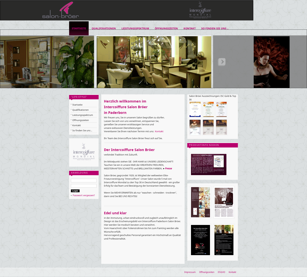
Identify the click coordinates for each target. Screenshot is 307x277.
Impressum (190, 272)
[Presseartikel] (208, 177)
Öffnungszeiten (206, 272)
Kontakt (159, 131)
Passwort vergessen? (84, 195)
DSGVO (221, 272)
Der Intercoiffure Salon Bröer (129, 149)
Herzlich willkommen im (125, 101)
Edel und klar (115, 213)
